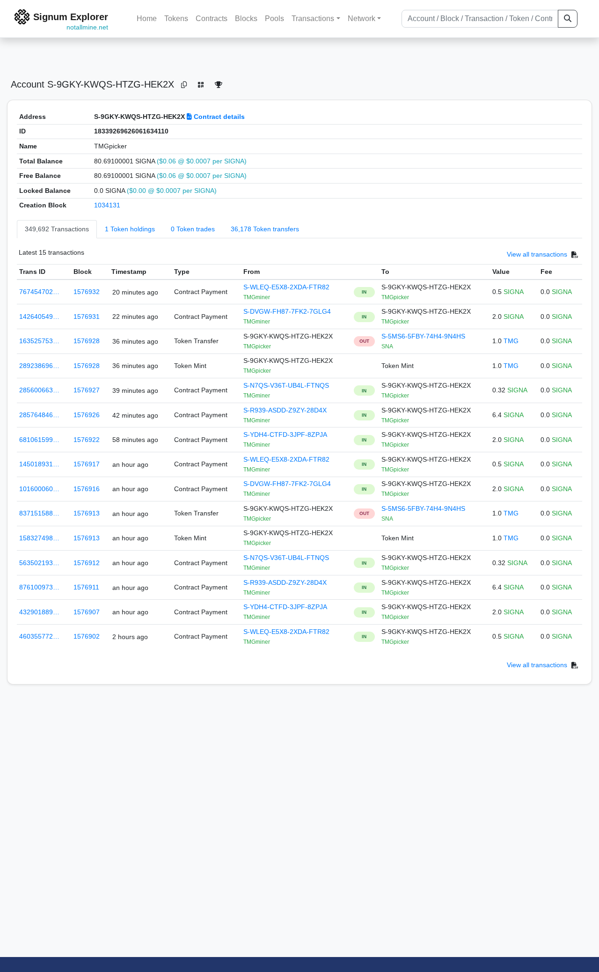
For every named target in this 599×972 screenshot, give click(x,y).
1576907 (86, 612)
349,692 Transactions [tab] (57, 229)
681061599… (39, 439)
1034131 (107, 205)
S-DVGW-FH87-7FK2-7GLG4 (287, 311)
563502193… (39, 563)
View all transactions (537, 254)
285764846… (39, 415)
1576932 (86, 291)
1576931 (86, 316)
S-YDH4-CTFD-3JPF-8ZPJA (285, 434)
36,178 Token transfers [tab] (265, 229)
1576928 (86, 341)
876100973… (39, 587)
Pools (274, 18)
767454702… (39, 291)
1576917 (86, 464)
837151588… (39, 513)
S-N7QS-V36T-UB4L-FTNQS (286, 385)
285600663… (39, 390)
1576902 (86, 636)
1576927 (86, 390)
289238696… (39, 365)
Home (147, 18)
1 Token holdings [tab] (130, 229)
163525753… (39, 341)
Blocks (246, 18)
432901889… (39, 612)
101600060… (39, 489)
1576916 (86, 489)
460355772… (39, 636)
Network (361, 18)
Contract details (218, 116)
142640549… (39, 316)
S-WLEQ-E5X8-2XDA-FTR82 (286, 287)
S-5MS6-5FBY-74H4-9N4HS (423, 336)
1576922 (86, 439)
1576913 (86, 513)
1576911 (86, 587)
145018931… (39, 464)
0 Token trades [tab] (193, 229)
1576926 (86, 415)
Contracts (211, 18)
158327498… (39, 538)
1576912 (86, 563)
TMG (511, 341)
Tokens (176, 18)
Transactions (313, 18)
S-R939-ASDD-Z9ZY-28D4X (285, 410)
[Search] (567, 19)
